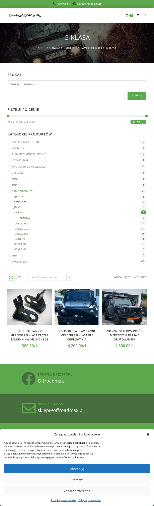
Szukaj (137, 95)
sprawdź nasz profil (55, 374)
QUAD (15, 185)
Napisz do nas (50, 404)
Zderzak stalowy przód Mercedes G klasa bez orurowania (77, 335)
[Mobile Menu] (137, 15)
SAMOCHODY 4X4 (22, 191)
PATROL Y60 (21, 233)
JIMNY (17, 207)
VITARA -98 (20, 249)
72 (130, 277)
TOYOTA (18, 197)
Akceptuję (77, 469)
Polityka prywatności (89, 500)
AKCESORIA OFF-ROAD (25, 142)
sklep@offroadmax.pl (61, 410)
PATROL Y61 (21, 223)
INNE (15, 179)
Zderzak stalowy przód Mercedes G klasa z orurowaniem (124, 335)
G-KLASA (111, 48)
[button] (148, 434)
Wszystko (140, 277)
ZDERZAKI (18, 173)
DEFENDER (20, 202)
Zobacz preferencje (77, 491)
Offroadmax (51, 381)
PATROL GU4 (21, 228)
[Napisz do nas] (29, 408)
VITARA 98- (20, 244)
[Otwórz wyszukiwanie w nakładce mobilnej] (144, 15)
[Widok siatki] (11, 277)
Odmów (77, 480)
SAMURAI (19, 239)
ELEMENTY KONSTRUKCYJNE (29, 154)
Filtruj (138, 122)
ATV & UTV (18, 148)
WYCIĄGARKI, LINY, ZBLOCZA (29, 166)
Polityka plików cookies (63, 500)
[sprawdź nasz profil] (29, 379)
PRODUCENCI (20, 261)
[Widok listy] (19, 277)
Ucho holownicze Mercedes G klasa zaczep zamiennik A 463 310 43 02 (29, 335)
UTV (14, 255)
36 (125, 277)
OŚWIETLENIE (20, 160)
